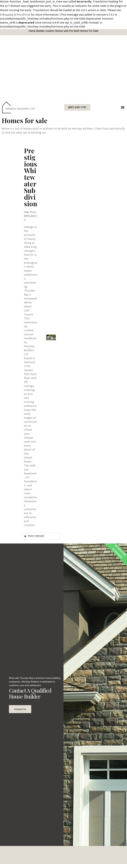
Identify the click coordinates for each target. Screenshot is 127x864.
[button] (122, 107)
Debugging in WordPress (15, 14)
